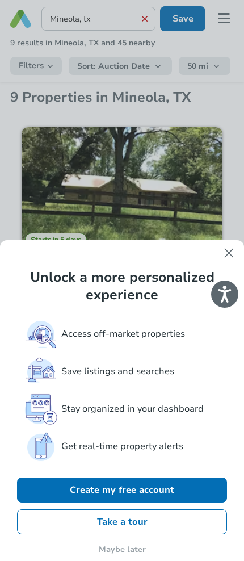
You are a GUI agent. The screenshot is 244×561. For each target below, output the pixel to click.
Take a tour (122, 522)
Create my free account (122, 490)
